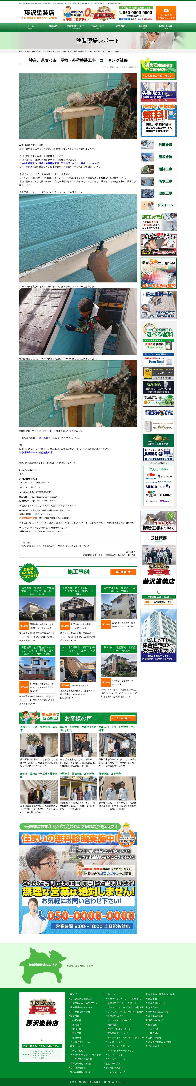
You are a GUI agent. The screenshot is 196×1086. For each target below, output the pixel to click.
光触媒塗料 (113, 1024)
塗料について (112, 994)
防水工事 (76, 1028)
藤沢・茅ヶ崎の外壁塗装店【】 (87, 1082)
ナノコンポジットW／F (119, 1020)
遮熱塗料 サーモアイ (118, 1033)
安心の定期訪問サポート (82, 1072)
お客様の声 (153, 1007)
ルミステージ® (115, 1041)
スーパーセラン (115, 1054)
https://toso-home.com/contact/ (47, 531)
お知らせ (154, 1028)
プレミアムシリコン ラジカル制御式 (125, 1011)
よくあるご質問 (156, 1015)
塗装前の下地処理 (114, 1067)
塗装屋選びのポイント (81, 1007)
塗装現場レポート (157, 1002)
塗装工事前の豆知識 (158, 1011)
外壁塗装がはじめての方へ (83, 1002)
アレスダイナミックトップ (121, 1050)
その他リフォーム (81, 1041)
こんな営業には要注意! (159, 1041)
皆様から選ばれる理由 (81, 1063)
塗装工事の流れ (75, 27)
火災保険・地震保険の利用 (161, 994)
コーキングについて (115, 1072)
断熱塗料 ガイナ (116, 1015)
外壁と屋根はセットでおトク (86, 1054)
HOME (30, 27)
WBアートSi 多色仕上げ (120, 1028)
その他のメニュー (157, 1046)
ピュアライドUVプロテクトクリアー (126, 1037)
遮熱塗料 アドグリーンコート (122, 1002)
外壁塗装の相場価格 (82, 1059)
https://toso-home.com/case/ (44, 496)
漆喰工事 (76, 1033)
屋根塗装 (76, 1024)
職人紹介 (154, 1033)
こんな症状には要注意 (81, 998)
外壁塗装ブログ (156, 1020)
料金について (98, 27)
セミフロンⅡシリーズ (119, 1046)
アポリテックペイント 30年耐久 (124, 998)
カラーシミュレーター (116, 1059)
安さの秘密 (77, 1050)
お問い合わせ (165, 27)
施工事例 (120, 27)
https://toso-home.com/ (29, 470)
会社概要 (143, 27)
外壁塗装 (76, 1020)
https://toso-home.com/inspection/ (54, 517)
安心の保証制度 (78, 1067)
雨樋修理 (76, 1037)
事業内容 (53, 27)
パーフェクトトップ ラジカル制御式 (125, 1007)
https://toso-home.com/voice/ (44, 500)
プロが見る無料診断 (80, 1011)
